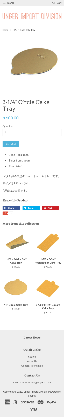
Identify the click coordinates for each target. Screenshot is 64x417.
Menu (10, 2)
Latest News (32, 337)
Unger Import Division (35, 391)
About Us (32, 361)
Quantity (8, 126)
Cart (58, 3)
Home (5, 30)
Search (32, 356)
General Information (32, 365)
